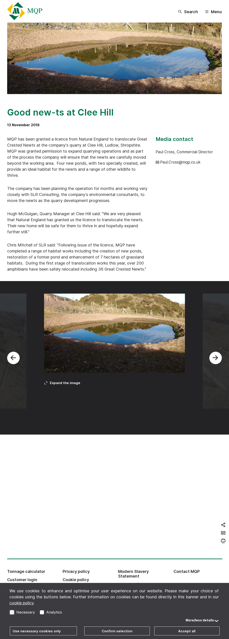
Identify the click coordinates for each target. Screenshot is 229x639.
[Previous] (13, 358)
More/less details (200, 620)
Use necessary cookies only (37, 631)
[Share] (223, 525)
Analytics (54, 612)
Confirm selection (117, 631)
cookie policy (21, 603)
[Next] (215, 358)
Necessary (25, 612)
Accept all (186, 631)
